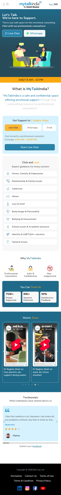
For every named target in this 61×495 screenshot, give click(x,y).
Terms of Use (47, 476)
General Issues (19, 241)
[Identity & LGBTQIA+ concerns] (8, 234)
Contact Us (31, 476)
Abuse (15, 196)
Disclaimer (16, 476)
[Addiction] (8, 189)
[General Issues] (8, 242)
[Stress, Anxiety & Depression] (8, 173)
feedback (37, 446)
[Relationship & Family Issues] (8, 181)
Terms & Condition (23, 480)
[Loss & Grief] (8, 204)
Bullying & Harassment (24, 219)
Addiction (17, 188)
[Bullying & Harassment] (8, 219)
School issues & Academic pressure (30, 226)
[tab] (13, 127)
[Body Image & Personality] (8, 211)
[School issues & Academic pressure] (8, 227)
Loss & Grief (18, 203)
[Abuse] (8, 196)
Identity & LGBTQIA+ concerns (28, 234)
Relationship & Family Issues (27, 181)
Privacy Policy (43, 480)
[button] (4, 4)
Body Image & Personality (25, 211)
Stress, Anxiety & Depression (27, 173)
